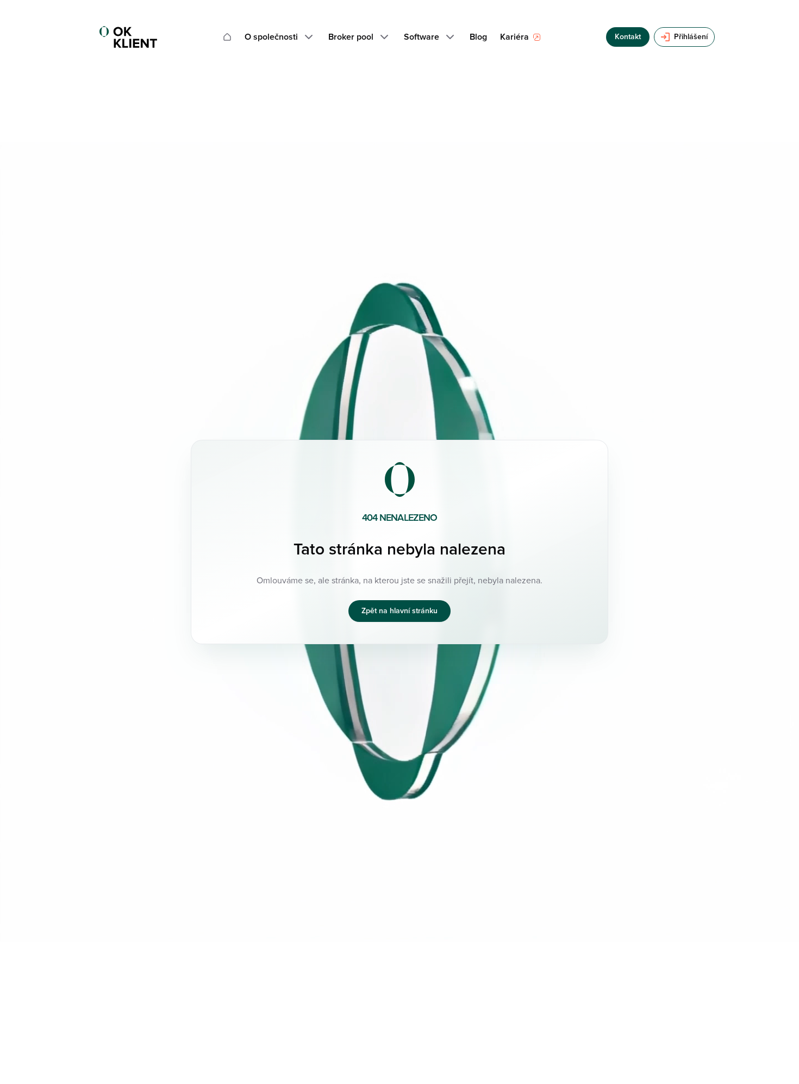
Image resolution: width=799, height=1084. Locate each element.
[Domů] (227, 37)
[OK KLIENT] (128, 37)
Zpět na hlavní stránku (399, 610)
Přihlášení (691, 36)
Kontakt (628, 36)
